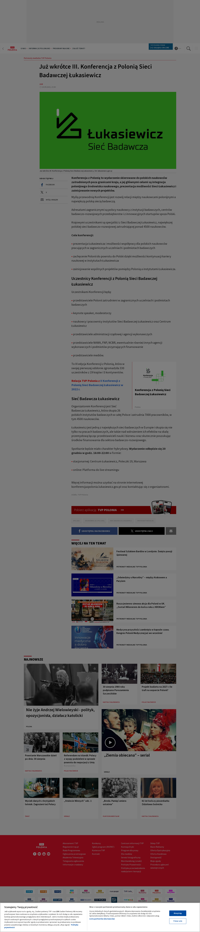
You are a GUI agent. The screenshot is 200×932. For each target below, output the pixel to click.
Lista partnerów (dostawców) (102, 919)
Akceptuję (178, 913)
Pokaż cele (177, 921)
